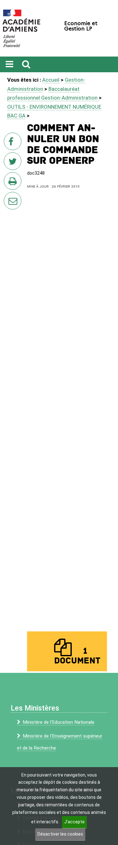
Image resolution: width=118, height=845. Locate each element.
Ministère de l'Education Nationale (58, 722)
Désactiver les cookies (60, 834)
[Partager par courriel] (8, 196)
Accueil (50, 80)
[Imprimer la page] (14, 182)
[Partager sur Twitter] (14, 163)
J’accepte (74, 821)
